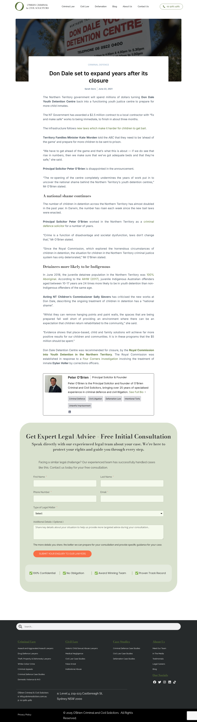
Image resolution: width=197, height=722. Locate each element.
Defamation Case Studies (124, 659)
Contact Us (143, 6)
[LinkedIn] (69, 412)
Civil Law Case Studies (75, 659)
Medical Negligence (74, 653)
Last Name (106, 476)
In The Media (158, 653)
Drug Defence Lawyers (28, 653)
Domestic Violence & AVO (29, 679)
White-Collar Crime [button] (26, 664)
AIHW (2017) (90, 279)
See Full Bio (136, 392)
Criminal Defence (98, 64)
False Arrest (70, 664)
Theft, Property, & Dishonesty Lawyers (34, 659)
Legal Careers (159, 664)
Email (103, 492)
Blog (114, 6)
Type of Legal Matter (44, 507)
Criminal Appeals (25, 669)
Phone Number (41, 492)
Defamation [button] (101, 6)
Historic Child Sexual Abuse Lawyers (81, 648)
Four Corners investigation (100, 358)
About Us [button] (127, 6)
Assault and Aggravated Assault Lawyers (35, 648)
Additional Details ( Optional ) (48, 521)
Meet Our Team (159, 648)
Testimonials (158, 659)
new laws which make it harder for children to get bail (111, 128)
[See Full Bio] (145, 392)
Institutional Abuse (73, 669)
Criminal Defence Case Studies (31, 674)
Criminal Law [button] (68, 6)
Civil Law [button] (84, 6)
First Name (39, 476)
